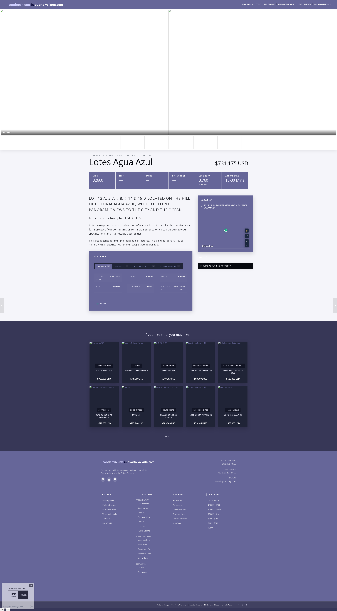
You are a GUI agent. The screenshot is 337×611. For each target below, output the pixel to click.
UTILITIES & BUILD (169, 266)
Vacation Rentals (109, 514)
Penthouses (178, 505)
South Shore (143, 558)
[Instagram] (109, 479)
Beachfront (177, 500)
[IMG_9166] (229, 142)
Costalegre (142, 572)
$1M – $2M (213, 518)
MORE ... (168, 436)
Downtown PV (144, 549)
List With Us (107, 523)
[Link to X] (246, 605)
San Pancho (143, 508)
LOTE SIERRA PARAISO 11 (201, 370)
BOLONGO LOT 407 (104, 370)
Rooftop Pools (179, 514)
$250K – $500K (214, 509)
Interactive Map (109, 509)
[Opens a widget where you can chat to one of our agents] (18, 596)
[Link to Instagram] (242, 605)
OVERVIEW (103, 266)
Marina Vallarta (144, 540)
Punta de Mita (144, 517)
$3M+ (210, 527)
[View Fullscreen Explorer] (247, 236)
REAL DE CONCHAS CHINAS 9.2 (168, 416)
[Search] (334, 4)
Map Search (178, 523)
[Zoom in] (247, 241)
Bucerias (141, 526)
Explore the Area (109, 505)
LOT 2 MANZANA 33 (233, 415)
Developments (108, 500)
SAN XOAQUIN (168, 370)
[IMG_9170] (84, 142)
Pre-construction (180, 518)
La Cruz (141, 521)
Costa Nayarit (143, 503)
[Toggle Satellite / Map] (247, 230)
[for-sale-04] (60, 142)
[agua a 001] (36, 142)
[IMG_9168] (253, 142)
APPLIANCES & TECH (144, 266)
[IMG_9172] (277, 142)
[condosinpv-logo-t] (36, 4)
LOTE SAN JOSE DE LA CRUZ (233, 371)
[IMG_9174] (301, 142)
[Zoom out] (247, 245)
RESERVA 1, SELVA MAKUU (136, 370)
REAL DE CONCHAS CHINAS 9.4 (104, 416)
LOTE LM (136, 415)
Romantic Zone (144, 553)
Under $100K (213, 500)
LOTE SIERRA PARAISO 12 (201, 415)
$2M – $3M (213, 523)
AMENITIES (121, 266)
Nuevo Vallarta (144, 531)
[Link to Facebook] (238, 605)
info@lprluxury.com (225, 481)
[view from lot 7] (108, 142)
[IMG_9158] (181, 142)
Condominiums (179, 509)
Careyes (141, 567)
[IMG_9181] (12, 142)
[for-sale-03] (133, 142)
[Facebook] (103, 479)
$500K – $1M (213, 514)
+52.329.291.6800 (227, 472)
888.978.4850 (229, 463)
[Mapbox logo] (207, 246)
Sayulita (141, 512)
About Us (106, 518)
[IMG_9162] (205, 142)
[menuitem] (248, 4)
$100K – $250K (214, 505)
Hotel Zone (142, 544)
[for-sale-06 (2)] (157, 142)
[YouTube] (115, 479)
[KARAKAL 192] (2, 305)
